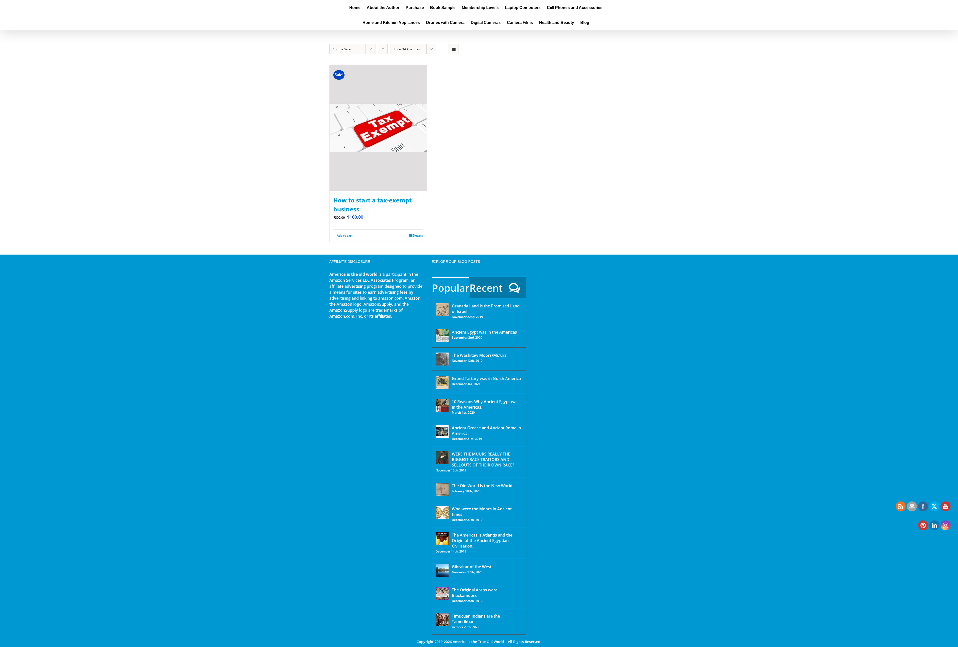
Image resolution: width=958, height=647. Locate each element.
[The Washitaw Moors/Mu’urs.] (442, 359)
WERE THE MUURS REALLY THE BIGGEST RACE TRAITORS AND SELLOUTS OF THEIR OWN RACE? (483, 459)
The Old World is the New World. (482, 485)
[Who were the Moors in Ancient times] (442, 512)
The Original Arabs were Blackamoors (474, 592)
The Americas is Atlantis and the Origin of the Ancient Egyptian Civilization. (482, 540)
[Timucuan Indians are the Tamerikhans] (442, 619)
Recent (486, 288)
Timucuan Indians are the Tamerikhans (476, 618)
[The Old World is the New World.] (442, 489)
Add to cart (345, 235)
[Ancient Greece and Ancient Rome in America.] (442, 431)
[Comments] (514, 287)
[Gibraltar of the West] (442, 570)
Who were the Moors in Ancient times (482, 511)
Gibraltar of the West (471, 566)
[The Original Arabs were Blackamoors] (442, 593)
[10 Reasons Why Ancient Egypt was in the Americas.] (442, 405)
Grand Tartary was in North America (486, 378)
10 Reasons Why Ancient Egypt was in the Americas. (485, 404)
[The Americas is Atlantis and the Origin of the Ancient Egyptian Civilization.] (442, 538)
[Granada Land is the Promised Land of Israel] (442, 309)
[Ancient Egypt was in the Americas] (442, 335)
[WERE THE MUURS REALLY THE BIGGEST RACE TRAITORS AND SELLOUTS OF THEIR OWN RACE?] (442, 457)
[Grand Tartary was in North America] (442, 382)
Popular (450, 288)
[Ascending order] (383, 49)
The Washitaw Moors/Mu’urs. (479, 355)
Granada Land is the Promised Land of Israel (486, 308)
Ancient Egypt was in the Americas (484, 332)
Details (418, 235)
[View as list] (454, 49)
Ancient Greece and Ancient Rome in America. (486, 430)
